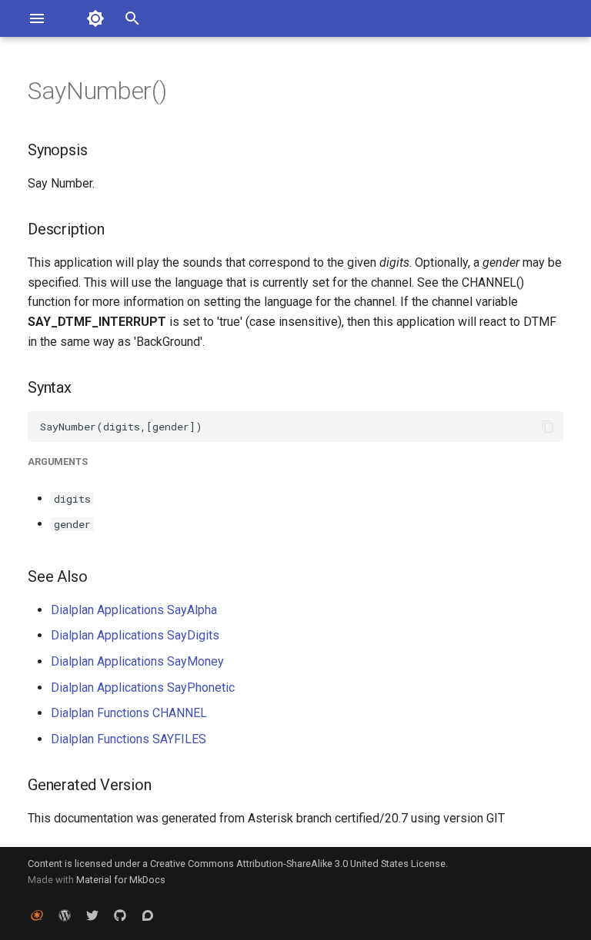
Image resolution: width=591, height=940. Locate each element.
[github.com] (120, 915)
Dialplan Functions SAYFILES (128, 739)
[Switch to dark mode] (95, 18)
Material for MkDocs (120, 879)
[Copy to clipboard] (548, 426)
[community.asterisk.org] (147, 915)
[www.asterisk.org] (37, 915)
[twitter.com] (92, 915)
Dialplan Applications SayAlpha (134, 610)
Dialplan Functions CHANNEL (129, 713)
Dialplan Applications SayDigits (135, 635)
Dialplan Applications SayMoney (137, 661)
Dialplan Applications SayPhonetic (143, 687)
